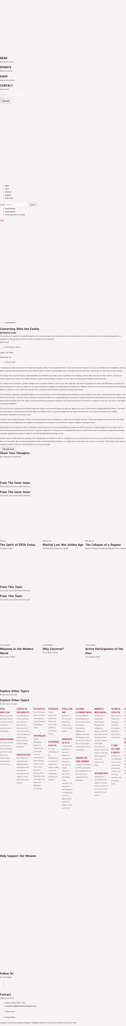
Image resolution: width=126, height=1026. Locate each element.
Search (2, 205)
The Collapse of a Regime (103, 545)
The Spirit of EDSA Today (17, 545)
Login (2, 220)
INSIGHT (53, 709)
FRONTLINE (24, 754)
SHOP (7, 189)
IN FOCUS (39, 709)
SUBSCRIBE (9, 198)
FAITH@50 (39, 735)
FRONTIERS (7, 739)
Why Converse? (53, 649)
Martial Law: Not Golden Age (63, 545)
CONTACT (8, 192)
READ (7, 186)
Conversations (10, 212)
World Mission (10, 209)
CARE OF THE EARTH (115, 749)
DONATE (8, 195)
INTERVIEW (101, 773)
